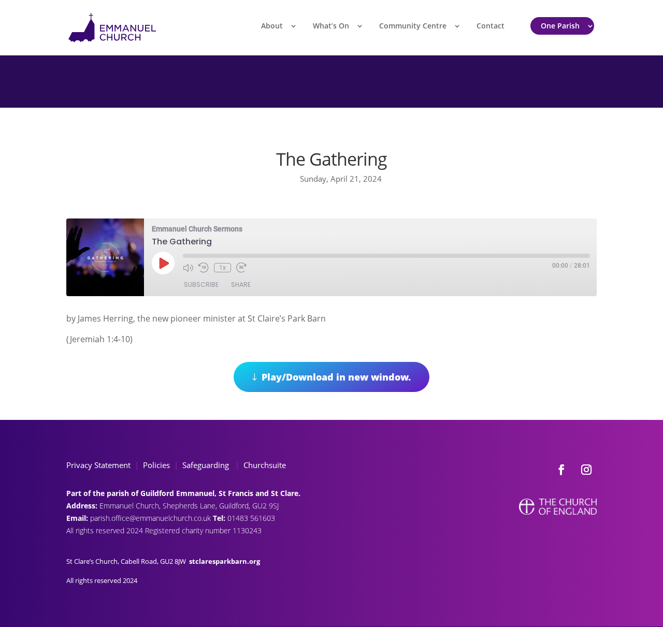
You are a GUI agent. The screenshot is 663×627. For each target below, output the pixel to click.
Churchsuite (263, 465)
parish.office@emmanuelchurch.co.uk (151, 518)
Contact (491, 26)
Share (241, 284)
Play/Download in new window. (336, 377)
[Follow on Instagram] (586, 469)
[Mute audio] (188, 267)
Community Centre (412, 26)
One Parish (560, 26)
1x (222, 267)
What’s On (331, 26)
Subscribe (201, 284)
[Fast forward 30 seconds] (241, 268)
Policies (156, 465)
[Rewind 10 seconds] (203, 268)
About (272, 26)
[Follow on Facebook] (561, 469)
